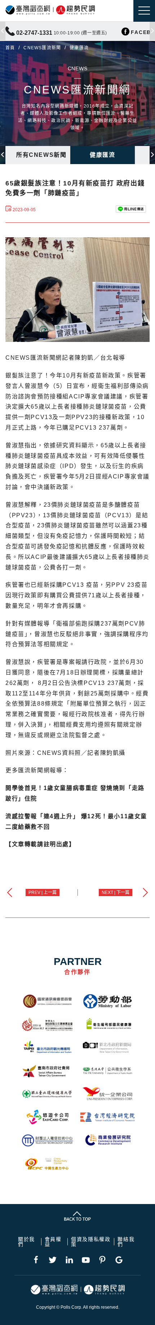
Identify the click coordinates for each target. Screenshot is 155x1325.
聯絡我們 (126, 1242)
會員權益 (53, 1242)
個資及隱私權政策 (90, 1242)
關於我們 (26, 1242)
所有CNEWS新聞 (41, 155)
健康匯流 (102, 155)
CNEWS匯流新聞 (42, 48)
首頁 (10, 48)
